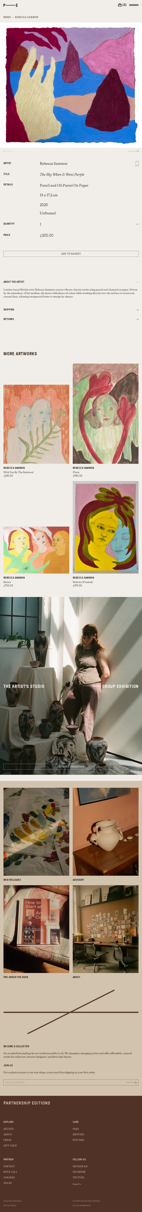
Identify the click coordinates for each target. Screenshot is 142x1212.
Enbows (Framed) (83, 582)
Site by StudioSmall (81, 1205)
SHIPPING (79, 1134)
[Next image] (133, 151)
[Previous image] (8, 151)
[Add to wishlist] (137, 163)
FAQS (76, 1129)
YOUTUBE (78, 1177)
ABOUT (7, 1134)
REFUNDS (78, 1140)
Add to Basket (71, 253)
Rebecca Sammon (27, 17)
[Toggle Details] (138, 310)
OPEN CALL (10, 1172)
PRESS (7, 1140)
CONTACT (9, 1166)
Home (7, 17)
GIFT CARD (10, 1145)
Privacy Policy (9, 1205)
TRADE (7, 1183)
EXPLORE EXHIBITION (71, 766)
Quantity (9, 224)
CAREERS (9, 1177)
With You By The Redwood (18, 472)
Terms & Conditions (12, 1201)
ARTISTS (8, 1129)
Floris (76, 472)
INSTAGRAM (80, 1166)
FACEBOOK (79, 1172)
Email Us (77, 1184)
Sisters (7, 582)
